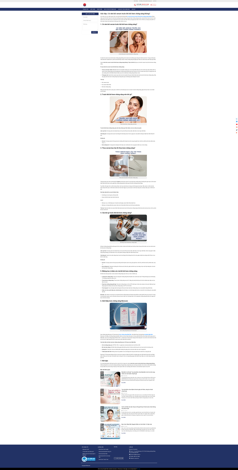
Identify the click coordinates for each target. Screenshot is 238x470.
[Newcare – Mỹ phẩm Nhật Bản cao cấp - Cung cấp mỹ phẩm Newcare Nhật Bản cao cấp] (90, 5)
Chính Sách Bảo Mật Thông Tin (105, 451)
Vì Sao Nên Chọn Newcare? (88, 451)
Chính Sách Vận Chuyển (103, 449)
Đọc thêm (123, 382)
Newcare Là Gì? (86, 449)
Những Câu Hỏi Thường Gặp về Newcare (89, 454)
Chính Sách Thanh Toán (103, 459)
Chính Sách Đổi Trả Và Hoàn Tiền (104, 456)
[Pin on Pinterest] (122, 458)
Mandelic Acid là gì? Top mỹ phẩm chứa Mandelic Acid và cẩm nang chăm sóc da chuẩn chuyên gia (138, 372)
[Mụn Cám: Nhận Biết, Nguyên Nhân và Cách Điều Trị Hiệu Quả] (110, 438)
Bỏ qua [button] (138, 468)
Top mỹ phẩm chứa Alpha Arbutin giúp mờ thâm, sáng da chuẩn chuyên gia (137, 390)
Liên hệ (154, 1)
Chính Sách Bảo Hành (103, 453)
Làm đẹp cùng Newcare (124, 9)
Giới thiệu (136, 1)
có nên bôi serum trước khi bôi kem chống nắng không (139, 16)
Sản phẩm (99, 9)
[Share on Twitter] (117, 458)
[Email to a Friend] (120, 458)
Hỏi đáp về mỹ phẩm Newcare (145, 1)
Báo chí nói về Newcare (110, 9)
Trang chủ (85, 9)
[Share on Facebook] (115, 458)
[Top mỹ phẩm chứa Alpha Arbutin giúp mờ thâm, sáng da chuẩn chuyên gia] (110, 403)
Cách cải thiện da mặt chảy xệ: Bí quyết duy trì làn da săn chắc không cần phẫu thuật (138, 407)
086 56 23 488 (145, 4)
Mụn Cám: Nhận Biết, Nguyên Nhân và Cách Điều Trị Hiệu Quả (136, 424)
